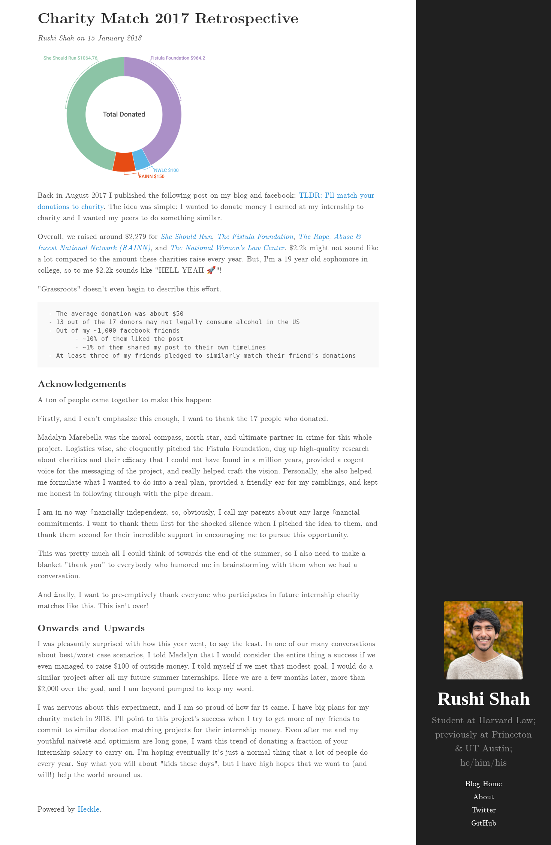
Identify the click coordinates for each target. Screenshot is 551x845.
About (483, 797)
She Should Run (186, 237)
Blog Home (483, 784)
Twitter (484, 810)
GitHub (483, 823)
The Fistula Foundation (255, 237)
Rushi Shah (483, 698)
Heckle (88, 809)
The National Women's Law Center (227, 248)
